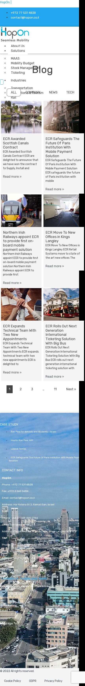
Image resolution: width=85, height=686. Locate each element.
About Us (18, 46)
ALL (14, 92)
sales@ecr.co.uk (19, 524)
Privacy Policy (53, 681)
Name (5, 597)
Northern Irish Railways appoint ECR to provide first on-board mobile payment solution (21, 241)
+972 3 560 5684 (18, 491)
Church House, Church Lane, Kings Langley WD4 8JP (45, 531)
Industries (18, 80)
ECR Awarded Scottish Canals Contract (16, 143)
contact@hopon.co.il (22, 497)
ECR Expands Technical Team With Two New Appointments (19, 332)
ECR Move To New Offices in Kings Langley (60, 236)
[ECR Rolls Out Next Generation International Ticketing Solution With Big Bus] (63, 304)
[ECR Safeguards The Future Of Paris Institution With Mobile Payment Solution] (63, 117)
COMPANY (33, 92)
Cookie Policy (12, 681)
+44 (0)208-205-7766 (24, 517)
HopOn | (5, 2)
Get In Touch (71, 644)
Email (5, 610)
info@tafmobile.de (21, 551)
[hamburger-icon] (50, 45)
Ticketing (18, 73)
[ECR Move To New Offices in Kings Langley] (63, 210)
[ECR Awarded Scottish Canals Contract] (21, 117)
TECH (70, 92)
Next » (71, 389)
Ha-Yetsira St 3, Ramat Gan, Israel (33, 504)
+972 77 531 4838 (22, 484)
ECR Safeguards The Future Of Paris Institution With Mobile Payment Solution (62, 147)
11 (55, 389)
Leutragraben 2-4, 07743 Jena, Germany (38, 557)
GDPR (32, 681)
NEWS (53, 92)
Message (7, 623)
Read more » (12, 176)
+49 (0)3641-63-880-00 (26, 544)
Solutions (18, 51)
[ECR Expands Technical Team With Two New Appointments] (21, 304)
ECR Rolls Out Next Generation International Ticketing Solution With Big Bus (61, 334)
